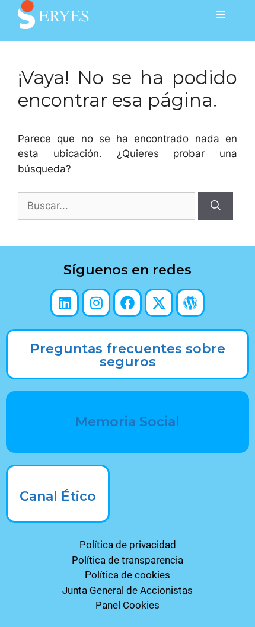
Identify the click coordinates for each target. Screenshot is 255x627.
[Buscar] (215, 206)
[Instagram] (96, 303)
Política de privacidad (127, 545)
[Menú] (221, 15)
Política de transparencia (127, 560)
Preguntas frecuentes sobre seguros (127, 355)
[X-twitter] (159, 303)
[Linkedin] (64, 303)
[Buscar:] (108, 206)
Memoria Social (127, 422)
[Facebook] (127, 303)
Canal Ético (58, 496)
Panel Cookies (127, 605)
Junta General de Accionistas (127, 590)
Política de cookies (127, 575)
